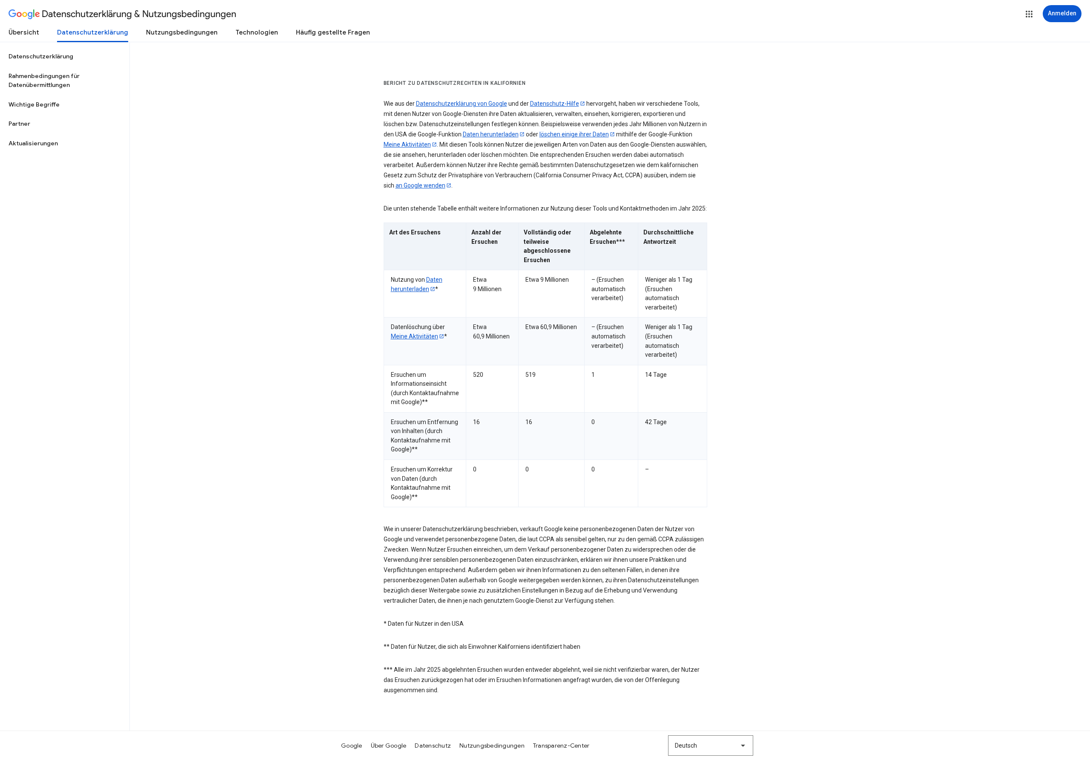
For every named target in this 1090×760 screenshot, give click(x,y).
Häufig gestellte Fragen (333, 32)
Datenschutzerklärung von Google (461, 103)
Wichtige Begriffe (34, 104)
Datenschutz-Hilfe (554, 103)
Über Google (389, 745)
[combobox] (710, 745)
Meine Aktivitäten (407, 144)
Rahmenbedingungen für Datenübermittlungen (44, 80)
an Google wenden (420, 185)
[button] (1029, 14)
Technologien (256, 32)
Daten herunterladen (491, 134)
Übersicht (24, 32)
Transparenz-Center (561, 745)
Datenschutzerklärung (92, 32)
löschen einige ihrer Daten (574, 134)
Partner (19, 123)
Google (351, 745)
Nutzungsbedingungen (182, 32)
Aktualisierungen (33, 143)
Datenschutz (433, 745)
